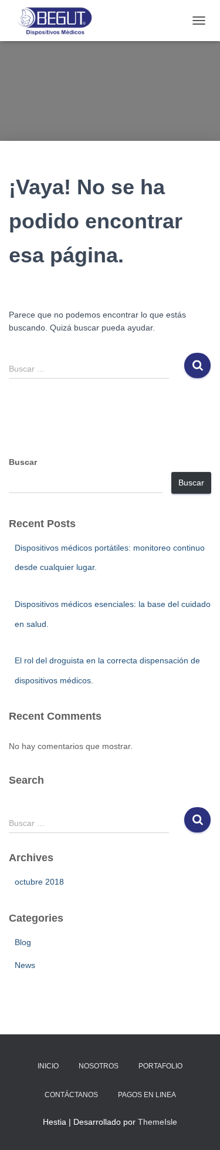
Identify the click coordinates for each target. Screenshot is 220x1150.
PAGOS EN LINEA (147, 1095)
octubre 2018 (39, 881)
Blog (23, 942)
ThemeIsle (157, 1122)
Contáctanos (71, 1095)
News (25, 965)
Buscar (23, 462)
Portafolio (160, 1066)
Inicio (48, 1066)
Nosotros (99, 1066)
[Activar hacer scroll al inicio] (197, 1126)
